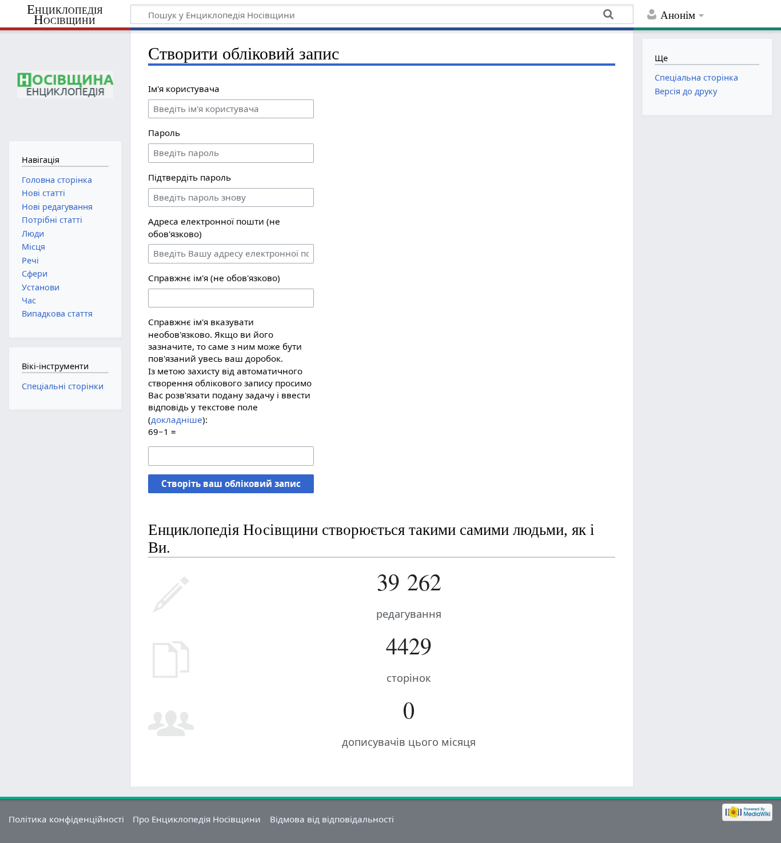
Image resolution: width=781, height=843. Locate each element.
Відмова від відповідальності (332, 819)
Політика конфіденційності (66, 819)
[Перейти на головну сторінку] (65, 84)
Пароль (164, 132)
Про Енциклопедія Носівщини (197, 819)
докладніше (176, 419)
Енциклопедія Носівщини (65, 15)
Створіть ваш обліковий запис (231, 483)
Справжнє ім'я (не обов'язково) (214, 277)
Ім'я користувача (184, 88)
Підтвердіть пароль (189, 177)
